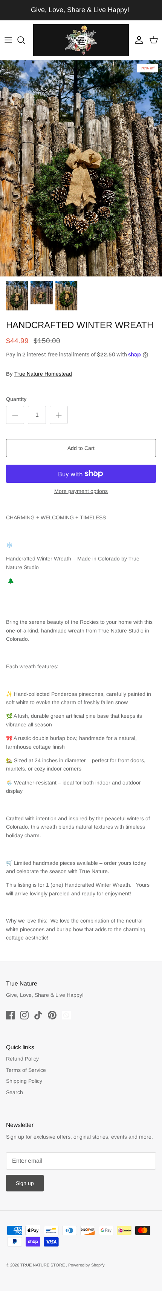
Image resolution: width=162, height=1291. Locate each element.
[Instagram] (24, 1015)
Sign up (25, 1183)
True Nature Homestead (43, 374)
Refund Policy (22, 1059)
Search (14, 1092)
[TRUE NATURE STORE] (81, 40)
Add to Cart (81, 448)
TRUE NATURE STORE (43, 1265)
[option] (81, 168)
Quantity (16, 399)
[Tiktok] (38, 1015)
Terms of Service (26, 1070)
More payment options (81, 491)
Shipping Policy (24, 1081)
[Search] (25, 40)
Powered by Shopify (86, 1265)
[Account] (137, 40)
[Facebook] (10, 1015)
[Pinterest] (52, 1015)
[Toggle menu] (8, 40)
